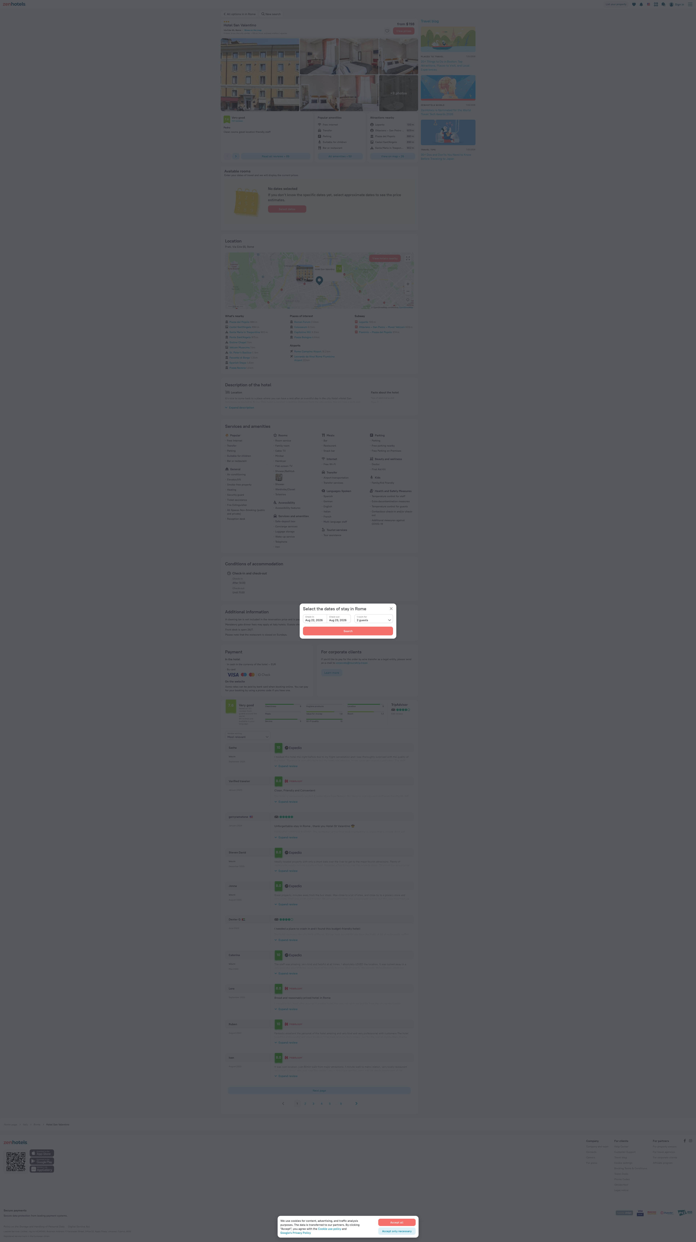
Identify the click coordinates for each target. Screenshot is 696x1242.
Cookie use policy (329, 1229)
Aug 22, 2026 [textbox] (314, 620)
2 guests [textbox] (362, 620)
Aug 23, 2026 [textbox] (338, 620)
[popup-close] (391, 609)
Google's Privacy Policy (295, 1233)
